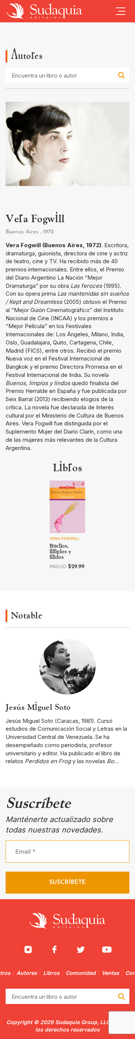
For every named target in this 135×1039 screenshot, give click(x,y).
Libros (51, 973)
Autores (26, 973)
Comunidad (81, 973)
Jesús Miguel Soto (38, 707)
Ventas (110, 973)
